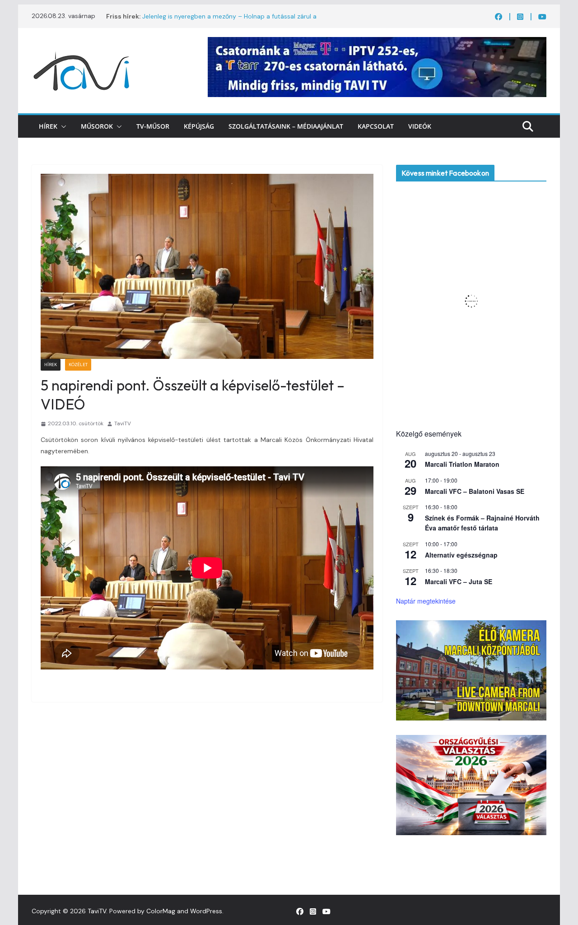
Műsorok (97, 126)
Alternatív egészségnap (461, 554)
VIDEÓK (419, 126)
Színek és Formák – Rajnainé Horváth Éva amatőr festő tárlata (482, 523)
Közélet (78, 364)
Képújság (199, 126)
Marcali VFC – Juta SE (458, 581)
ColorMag (160, 911)
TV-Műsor (152, 126)
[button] (61, 126)
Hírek (48, 126)
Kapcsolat (376, 126)
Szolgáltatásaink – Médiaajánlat (285, 126)
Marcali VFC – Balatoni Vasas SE (474, 491)
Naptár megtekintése (426, 600)
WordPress (206, 911)
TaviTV (122, 423)
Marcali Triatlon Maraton (462, 464)
